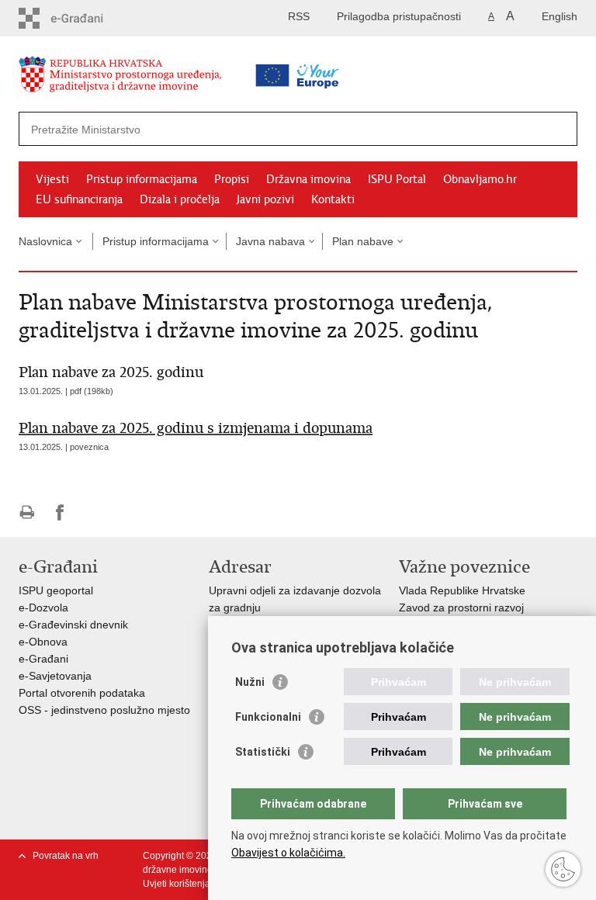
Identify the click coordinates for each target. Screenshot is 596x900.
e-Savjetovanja (55, 676)
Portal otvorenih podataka (82, 693)
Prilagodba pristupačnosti (399, 16)
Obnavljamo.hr (480, 179)
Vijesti (52, 179)
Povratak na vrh (66, 855)
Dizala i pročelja (180, 199)
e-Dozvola (43, 607)
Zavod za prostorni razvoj (461, 607)
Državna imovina (308, 179)
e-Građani (43, 658)
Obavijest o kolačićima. (288, 852)
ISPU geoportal (56, 590)
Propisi (231, 179)
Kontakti (333, 199)
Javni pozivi (265, 199)
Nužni (250, 682)
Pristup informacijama (141, 179)
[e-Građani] (85, 18)
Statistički (262, 752)
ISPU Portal (397, 179)
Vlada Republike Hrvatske (462, 590)
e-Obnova (43, 641)
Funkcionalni (268, 717)
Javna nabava (270, 241)
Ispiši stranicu (27, 512)
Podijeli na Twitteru (93, 512)
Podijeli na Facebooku (60, 512)
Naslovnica (45, 241)
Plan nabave (362, 241)
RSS (299, 16)
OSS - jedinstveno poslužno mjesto (104, 710)
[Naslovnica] (147, 77)
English (559, 16)
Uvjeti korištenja (176, 883)
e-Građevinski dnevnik (73, 624)
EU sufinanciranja (79, 199)
